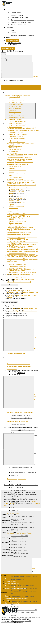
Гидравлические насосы (15, 146)
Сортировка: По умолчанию (9, 285)
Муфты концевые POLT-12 (18, 547)
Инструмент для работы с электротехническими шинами (21, 208)
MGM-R (13, 508)
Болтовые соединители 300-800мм (21, 418)
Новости (8, 37)
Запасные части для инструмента (17, 169)
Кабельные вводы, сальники (17, 198)
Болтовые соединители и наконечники (16, 184)
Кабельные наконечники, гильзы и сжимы (16, 207)
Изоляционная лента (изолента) (17, 171)
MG (12, 487)
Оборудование (13, 147)
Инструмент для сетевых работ (17, 125)
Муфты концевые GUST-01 (19, 539)
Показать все (15, 510)
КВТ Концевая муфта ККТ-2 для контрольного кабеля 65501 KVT (21, 429)
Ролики (11, 164)
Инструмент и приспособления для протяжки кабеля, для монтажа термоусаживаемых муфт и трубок (18, 137)
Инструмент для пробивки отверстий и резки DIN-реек (17, 116)
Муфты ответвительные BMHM (20, 553)
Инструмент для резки (15, 123)
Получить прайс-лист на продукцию (21, 22)
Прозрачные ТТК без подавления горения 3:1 (24, 592)
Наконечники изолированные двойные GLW (23, 431)
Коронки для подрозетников (17, 215)
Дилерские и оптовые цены (19, 25)
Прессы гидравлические (16, 157)
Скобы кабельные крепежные (18, 242)
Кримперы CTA (15, 372)
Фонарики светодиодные (16, 179)
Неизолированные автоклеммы (14, 233)
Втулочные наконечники (16, 189)
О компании (9, 27)
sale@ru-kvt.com (12, 44)
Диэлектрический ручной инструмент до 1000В (22, 150)
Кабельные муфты (14, 200)
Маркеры (11, 219)
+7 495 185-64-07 (14, 43)
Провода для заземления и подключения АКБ (17, 239)
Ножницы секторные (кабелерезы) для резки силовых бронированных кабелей (22, 256)
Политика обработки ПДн (12, 603)
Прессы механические (15, 159)
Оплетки (11, 236)
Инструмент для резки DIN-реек (24, 182)
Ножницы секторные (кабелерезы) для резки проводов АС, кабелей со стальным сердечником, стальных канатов (22, 251)
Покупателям (9, 10)
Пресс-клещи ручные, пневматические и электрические (15, 151)
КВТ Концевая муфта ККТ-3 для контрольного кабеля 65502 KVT (21, 486)
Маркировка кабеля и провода (17, 221)
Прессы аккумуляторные (16, 155)
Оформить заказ (12, 40)
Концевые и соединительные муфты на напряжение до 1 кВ (22, 523)
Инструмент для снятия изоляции (17, 286)
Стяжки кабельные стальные (17, 247)
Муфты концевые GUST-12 (18, 542)
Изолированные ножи (30, 155)
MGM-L (13, 505)
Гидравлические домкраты (16, 101)
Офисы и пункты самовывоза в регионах (22, 35)
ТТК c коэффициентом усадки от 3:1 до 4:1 (24, 610)
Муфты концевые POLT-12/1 (19, 550)
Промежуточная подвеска (30, 130)
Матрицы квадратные (17, 193)
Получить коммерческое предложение (22, 20)
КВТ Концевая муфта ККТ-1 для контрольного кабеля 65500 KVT (21, 371)
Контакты (13, 33)
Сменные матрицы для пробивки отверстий (21, 185)
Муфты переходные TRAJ (18, 556)
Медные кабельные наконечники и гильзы (24, 576)
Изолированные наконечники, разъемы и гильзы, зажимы (18, 196)
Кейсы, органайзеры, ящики (17, 142)
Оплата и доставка (16, 13)
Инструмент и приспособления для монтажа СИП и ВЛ (23, 303)
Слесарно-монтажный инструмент (15, 167)
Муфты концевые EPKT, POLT (19, 536)
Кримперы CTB (15, 375)
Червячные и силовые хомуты (17, 253)
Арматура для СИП (14, 97)
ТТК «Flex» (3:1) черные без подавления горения (23, 614)
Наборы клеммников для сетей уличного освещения (17, 226)
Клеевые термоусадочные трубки (18, 582)
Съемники (12, 99)
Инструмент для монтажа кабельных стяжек (21, 272)
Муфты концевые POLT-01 (18, 545)
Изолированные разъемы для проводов (23, 473)
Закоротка (23, 128)
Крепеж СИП (31, 128)
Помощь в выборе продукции (19, 17)
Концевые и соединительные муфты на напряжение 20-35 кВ (22, 518)
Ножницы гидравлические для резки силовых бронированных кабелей (22, 232)
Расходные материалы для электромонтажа (17, 161)
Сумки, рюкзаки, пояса (15, 177)
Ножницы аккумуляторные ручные (18, 230)
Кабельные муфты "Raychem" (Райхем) (19, 533)
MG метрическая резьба (18, 490)
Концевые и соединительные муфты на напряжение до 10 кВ (22, 528)
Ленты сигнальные (14, 217)
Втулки (10, 187)
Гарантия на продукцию (17, 15)
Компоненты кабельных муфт (17, 213)
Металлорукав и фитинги (15, 223)
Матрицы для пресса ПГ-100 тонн (21, 188)
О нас (12, 30)
